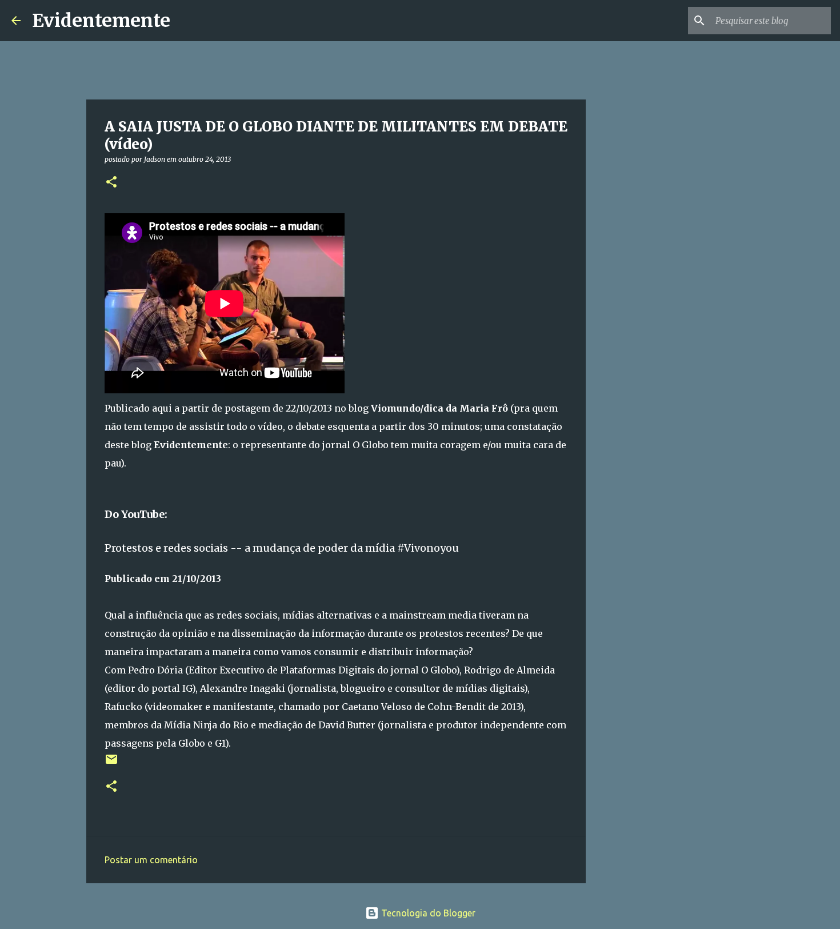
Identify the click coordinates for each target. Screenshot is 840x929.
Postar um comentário (151, 860)
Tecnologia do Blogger (427, 913)
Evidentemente (101, 20)
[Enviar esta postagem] (111, 763)
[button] (111, 182)
